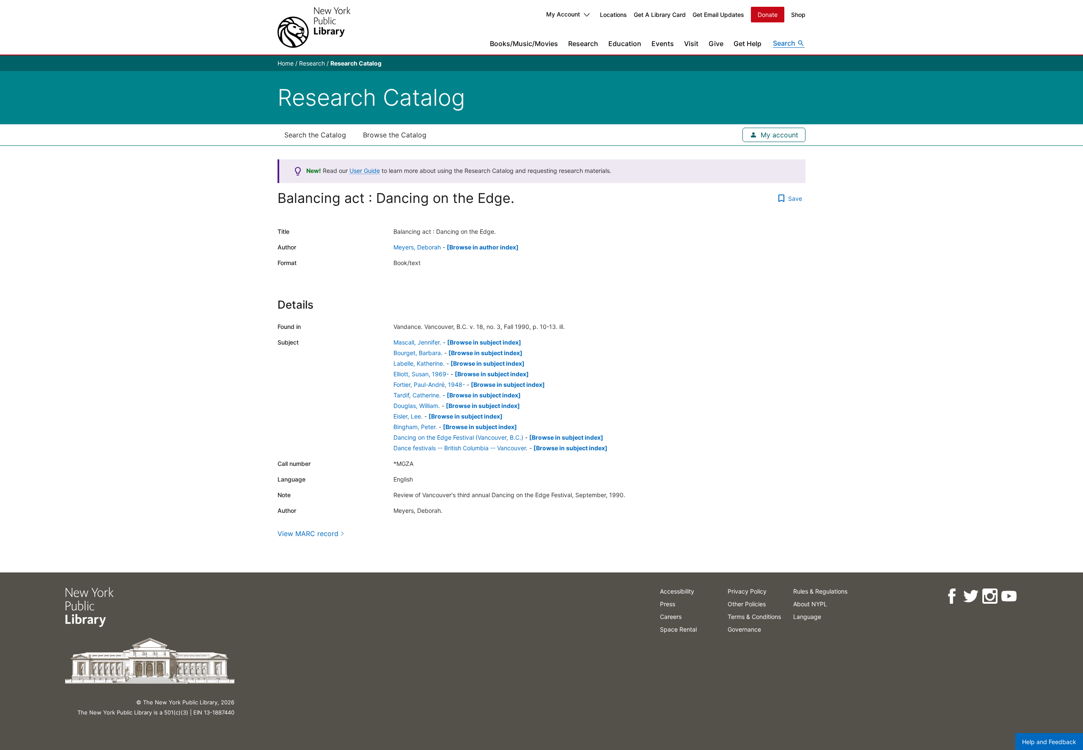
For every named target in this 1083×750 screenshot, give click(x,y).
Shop (798, 14)
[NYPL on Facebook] (951, 596)
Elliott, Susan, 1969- (421, 374)
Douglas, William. (416, 405)
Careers (671, 616)
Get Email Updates (718, 14)
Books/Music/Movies (524, 43)
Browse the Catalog (394, 135)
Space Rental (678, 629)
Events (662, 43)
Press (667, 604)
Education (624, 43)
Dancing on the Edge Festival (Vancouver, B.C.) (458, 437)
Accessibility (677, 591)
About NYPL (810, 604)
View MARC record (308, 533)
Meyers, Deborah (417, 247)
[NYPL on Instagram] (989, 596)
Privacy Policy (747, 591)
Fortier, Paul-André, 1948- (429, 384)
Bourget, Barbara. (418, 352)
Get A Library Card (660, 14)
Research (583, 43)
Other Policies (747, 604)
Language (807, 616)
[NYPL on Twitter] (970, 596)
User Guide (364, 170)
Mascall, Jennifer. (417, 342)
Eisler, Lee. (408, 416)
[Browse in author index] (483, 247)
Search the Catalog (315, 135)
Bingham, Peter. (415, 426)
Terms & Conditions (754, 616)
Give (716, 43)
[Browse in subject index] (484, 342)
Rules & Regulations (820, 591)
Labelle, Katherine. (419, 363)
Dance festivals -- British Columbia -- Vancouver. (460, 448)
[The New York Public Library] (314, 27)
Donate (768, 14)
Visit (691, 43)
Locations (613, 14)
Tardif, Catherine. (417, 395)
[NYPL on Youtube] (1009, 596)
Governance (744, 629)
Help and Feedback (1049, 741)
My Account (563, 14)
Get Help (747, 43)
